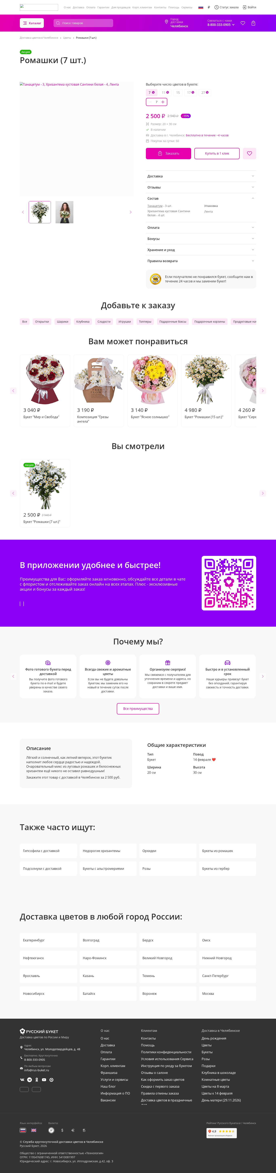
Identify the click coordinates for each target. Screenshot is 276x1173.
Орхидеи (149, 851)
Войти (252, 7)
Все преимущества (138, 708)
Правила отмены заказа (160, 1093)
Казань (88, 976)
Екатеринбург (34, 940)
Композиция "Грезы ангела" (93, 415)
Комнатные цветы (216, 1079)
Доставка (78, 7)
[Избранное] (243, 23)
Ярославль (31, 976)
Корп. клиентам (142, 7)
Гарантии (103, 7)
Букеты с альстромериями (103, 868)
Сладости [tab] (104, 321)
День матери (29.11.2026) (221, 1100)
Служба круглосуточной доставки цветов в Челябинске (63, 1142)
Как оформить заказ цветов (162, 1079)
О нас (67, 7)
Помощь (173, 7)
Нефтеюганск (33, 958)
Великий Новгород (157, 958)
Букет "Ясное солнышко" (150, 413)
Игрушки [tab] (125, 321)
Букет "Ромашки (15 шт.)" (204, 413)
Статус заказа (229, 7)
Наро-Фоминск (94, 958)
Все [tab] (24, 321)
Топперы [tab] (145, 321)
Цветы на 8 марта (215, 1086)
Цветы (207, 1045)
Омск (206, 940)
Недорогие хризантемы (101, 851)
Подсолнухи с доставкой (42, 868)
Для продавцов (120, 7)
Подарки (208, 1066)
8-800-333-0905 (34, 1060)
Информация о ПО (115, 1093)
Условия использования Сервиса (167, 1059)
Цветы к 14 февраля (217, 1093)
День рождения (214, 1038)
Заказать (172, 153)
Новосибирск (33, 993)
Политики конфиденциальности (166, 1052)
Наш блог (108, 1086)
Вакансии (108, 1100)
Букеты (207, 1052)
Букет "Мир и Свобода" (41, 413)
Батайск (89, 993)
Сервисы (186, 7)
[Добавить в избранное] (249, 153)
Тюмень (148, 976)
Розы (146, 868)
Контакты (160, 7)
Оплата (90, 7)
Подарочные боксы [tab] (172, 321)
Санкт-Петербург (215, 976)
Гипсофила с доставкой (41, 851)
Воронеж (149, 993)
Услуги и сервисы (114, 1079)
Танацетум (154, 206)
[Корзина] (253, 23)
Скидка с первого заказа (160, 1086)
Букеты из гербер (216, 868)
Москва (208, 993)
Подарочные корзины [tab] (209, 321)
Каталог (35, 23)
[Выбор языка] (200, 7)
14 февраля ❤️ (204, 759)
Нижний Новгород (217, 958)
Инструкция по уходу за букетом (166, 1066)
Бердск (147, 940)
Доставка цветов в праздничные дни (166, 1102)
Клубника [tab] (83, 321)
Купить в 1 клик (217, 153)
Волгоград (91, 940)
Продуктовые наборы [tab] (248, 321)
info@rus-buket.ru (36, 1070)
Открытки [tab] (42, 321)
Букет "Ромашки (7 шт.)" (41, 493)
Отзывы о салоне (154, 1072)
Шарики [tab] (62, 321)
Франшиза (109, 1072)
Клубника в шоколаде (219, 1072)
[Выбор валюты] (208, 7)
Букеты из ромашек (217, 851)
